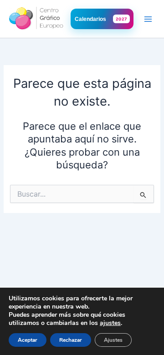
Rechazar (70, 340)
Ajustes (113, 340)
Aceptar (27, 340)
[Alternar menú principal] (148, 19)
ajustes (110, 323)
